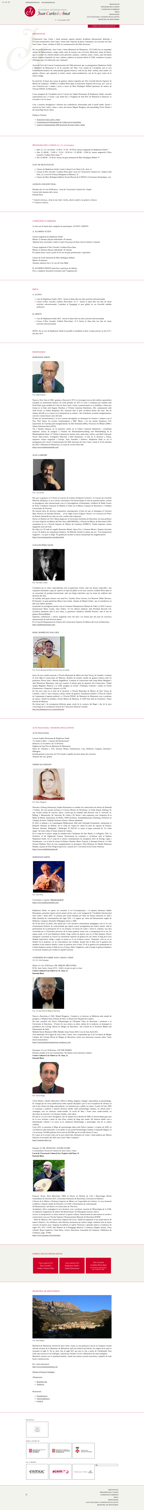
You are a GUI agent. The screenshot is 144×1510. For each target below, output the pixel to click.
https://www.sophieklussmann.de (45, 849)
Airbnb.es (40, 1384)
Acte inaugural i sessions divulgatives (103, 17)
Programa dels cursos (110, 7)
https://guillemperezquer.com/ (43, 625)
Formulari (73, 304)
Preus (117, 12)
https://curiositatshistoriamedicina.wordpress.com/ (51, 1042)
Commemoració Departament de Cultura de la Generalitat (59, 122)
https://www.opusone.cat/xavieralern (46, 1235)
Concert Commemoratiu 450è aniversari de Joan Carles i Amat (61, 125)
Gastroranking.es (43, 1399)
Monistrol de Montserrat (108, 19)
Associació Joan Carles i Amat (48, 120)
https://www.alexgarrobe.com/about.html (48, 537)
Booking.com (42, 1382)
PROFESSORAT (57, 900)
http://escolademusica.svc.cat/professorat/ (48, 709)
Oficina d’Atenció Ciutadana (43, 1372)
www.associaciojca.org (48, 2)
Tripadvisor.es (42, 1396)
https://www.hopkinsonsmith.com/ (45, 447)
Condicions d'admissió (110, 9)
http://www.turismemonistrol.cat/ (45, 1367)
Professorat (114, 14)
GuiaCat (40, 1401)
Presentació (114, 4)
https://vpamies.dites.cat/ (41, 1140)
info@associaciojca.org (32, 2)
